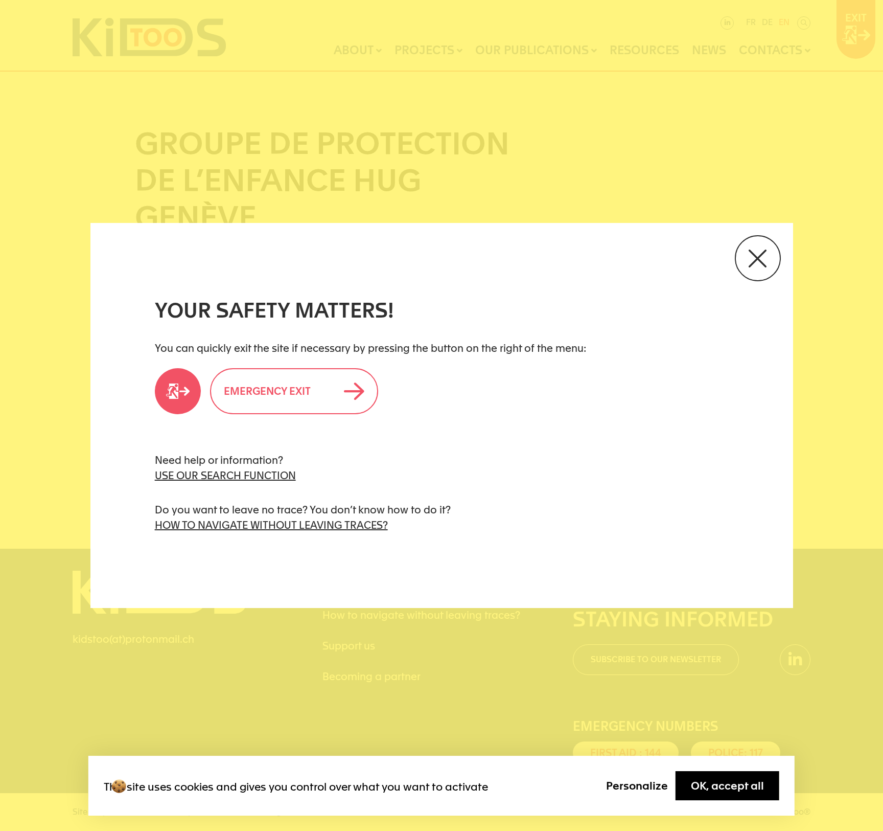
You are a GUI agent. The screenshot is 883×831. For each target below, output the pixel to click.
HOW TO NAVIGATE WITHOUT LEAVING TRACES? (271, 525)
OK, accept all (727, 785)
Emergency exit (267, 391)
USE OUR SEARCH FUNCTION (225, 475)
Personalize (637, 785)
